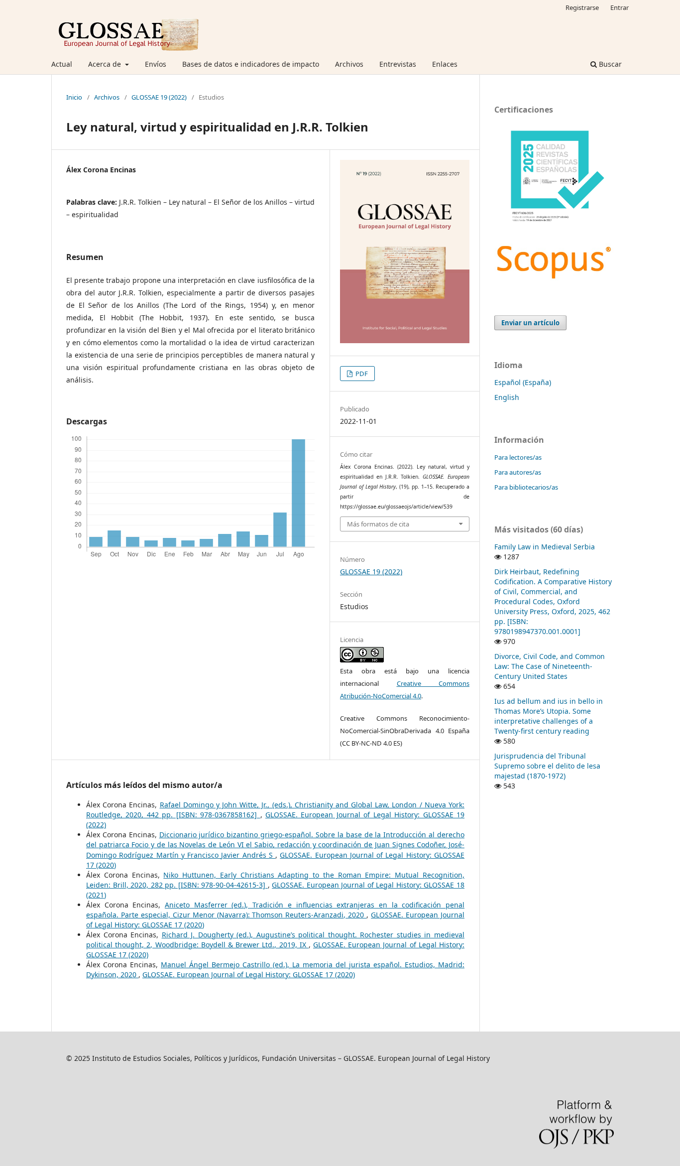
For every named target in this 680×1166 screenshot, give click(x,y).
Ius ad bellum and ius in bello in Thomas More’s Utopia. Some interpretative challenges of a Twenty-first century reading (548, 716)
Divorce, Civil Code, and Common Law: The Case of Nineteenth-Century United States (549, 666)
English (506, 397)
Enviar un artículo (530, 322)
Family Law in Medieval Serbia (544, 546)
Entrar (619, 7)
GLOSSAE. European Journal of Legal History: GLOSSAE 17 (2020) (248, 974)
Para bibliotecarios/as (526, 487)
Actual (61, 64)
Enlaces (444, 64)
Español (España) (522, 382)
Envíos (155, 64)
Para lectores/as (518, 457)
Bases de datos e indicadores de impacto (250, 64)
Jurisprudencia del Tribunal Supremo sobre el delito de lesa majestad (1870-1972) (547, 765)
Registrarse (582, 7)
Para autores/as (517, 472)
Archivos (349, 64)
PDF (361, 373)
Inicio (74, 97)
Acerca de (105, 64)
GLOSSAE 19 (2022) (159, 97)
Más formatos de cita (378, 523)
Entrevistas (397, 64)
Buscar (609, 64)
